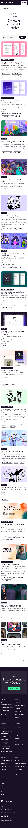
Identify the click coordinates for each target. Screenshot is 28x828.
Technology (18, 727)
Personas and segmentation (4, 742)
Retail (16, 730)
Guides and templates (20, 763)
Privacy (3, 806)
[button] (19, 2)
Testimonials (4, 763)
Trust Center (4, 794)
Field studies (18, 708)
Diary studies (18, 711)
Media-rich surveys (19, 714)
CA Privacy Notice (6, 809)
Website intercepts (20, 705)
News (2, 786)
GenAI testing (4, 739)
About (2, 783)
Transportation (18, 738)
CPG (16, 741)
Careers (3, 792)
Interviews (17, 717)
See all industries (19, 744)
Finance (17, 733)
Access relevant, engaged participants (6, 703)
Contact (3, 789)
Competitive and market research (5, 727)
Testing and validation (6, 751)
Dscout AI (3, 715)
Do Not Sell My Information (8, 812)
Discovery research (6, 736)
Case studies (4, 769)
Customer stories (5, 766)
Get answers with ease (7, 707)
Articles (17, 760)
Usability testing (19, 702)
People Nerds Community (18, 770)
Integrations (4, 717)
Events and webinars (20, 766)
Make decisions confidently (5, 711)
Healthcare (17, 735)
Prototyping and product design (5, 747)
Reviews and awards (6, 760)
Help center (18, 774)
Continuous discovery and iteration (6, 732)
